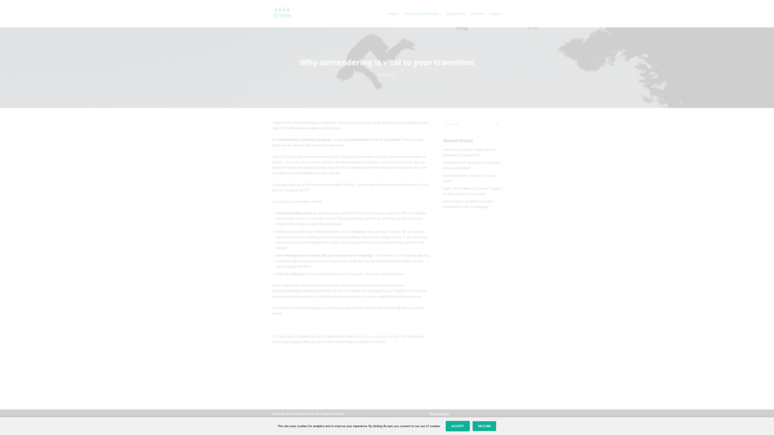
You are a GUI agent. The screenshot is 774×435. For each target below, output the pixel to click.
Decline (484, 426)
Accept (458, 426)
